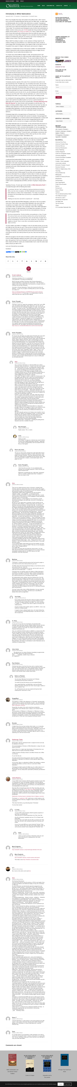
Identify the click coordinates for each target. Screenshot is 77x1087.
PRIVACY (22, 1)
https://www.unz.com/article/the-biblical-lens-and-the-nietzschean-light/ (27, 325)
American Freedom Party (61, 144)
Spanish (57, 137)
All (56, 129)
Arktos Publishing (59, 149)
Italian (57, 133)
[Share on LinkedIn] (27, 261)
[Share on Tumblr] (31, 261)
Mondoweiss (58, 178)
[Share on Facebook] (8, 261)
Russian (66, 135)
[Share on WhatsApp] (17, 261)
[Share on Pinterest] (22, 261)
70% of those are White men (24, 31)
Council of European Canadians (63, 157)
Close (60, 1084)
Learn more (67, 1084)
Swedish (64, 137)
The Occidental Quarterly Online (63, 193)
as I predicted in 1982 (22, 798)
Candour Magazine (60, 151)
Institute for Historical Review (62, 176)
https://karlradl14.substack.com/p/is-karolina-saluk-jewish (27, 857)
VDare (57, 205)
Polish (62, 133)
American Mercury (60, 146)
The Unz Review (59, 203)
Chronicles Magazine (60, 155)
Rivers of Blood (59, 190)
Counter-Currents (59, 159)
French (57, 131)
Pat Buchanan (58, 180)
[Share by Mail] (45, 261)
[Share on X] (13, 261)
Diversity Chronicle (60, 167)
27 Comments (17, 16)
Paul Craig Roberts (60, 182)
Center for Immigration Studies (62, 153)
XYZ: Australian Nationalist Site (63, 207)
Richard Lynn (58, 188)
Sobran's (57, 192)
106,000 (26, 29)
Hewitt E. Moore (34, 16)
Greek (69, 131)
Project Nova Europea (60, 184)
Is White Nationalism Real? (38, 185)
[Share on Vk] (36, 261)
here (30, 870)
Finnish (65, 129)
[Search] (70, 5)
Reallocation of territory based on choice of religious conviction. (28, 796)
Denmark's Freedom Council (62, 165)
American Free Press (60, 142)
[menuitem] (10, 1)
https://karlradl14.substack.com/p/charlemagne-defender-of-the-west (27, 849)
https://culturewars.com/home (18, 705)
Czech (60, 129)
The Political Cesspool (60, 195)
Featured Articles (25, 16)
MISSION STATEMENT (10, 1)
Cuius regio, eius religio (30, 789)
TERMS (17, 1)
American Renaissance (61, 148)
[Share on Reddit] (40, 261)
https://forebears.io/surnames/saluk (31, 859)
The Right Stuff (59, 201)
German (63, 131)
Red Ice (57, 186)
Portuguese (58, 135)
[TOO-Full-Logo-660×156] (20, 5)
